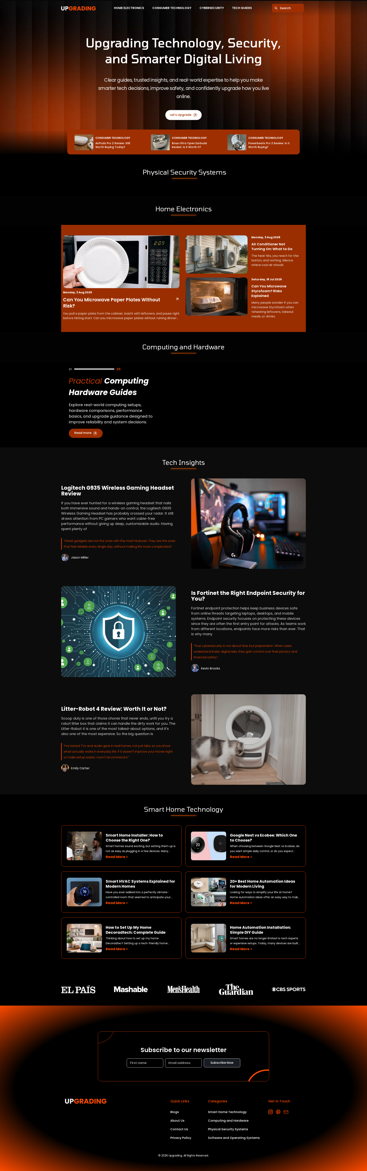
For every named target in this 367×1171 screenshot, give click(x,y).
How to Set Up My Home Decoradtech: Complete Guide (136, 930)
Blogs (174, 1112)
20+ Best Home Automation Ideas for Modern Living (262, 884)
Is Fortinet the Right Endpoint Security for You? (248, 596)
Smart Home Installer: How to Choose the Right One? (134, 838)
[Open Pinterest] (278, 1112)
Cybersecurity (212, 8)
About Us (177, 1120)
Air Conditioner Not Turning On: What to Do (271, 246)
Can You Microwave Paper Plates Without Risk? (111, 303)
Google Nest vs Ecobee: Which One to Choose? (263, 838)
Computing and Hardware (228, 1120)
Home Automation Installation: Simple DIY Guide (260, 930)
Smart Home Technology (227, 1112)
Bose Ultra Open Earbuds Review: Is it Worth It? (189, 145)
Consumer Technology (171, 8)
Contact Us (179, 1129)
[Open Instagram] (270, 1112)
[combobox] (288, 8)
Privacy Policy (180, 1138)
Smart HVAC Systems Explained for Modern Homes (140, 884)
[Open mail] (285, 1112)
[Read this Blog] (177, 299)
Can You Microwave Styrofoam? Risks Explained (268, 291)
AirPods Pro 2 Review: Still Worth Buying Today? (112, 145)
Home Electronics (129, 8)
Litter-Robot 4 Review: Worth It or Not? (113, 709)
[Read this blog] (248, 523)
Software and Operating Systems (234, 1138)
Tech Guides (242, 8)
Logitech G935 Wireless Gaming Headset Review (117, 490)
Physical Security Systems (228, 1129)
